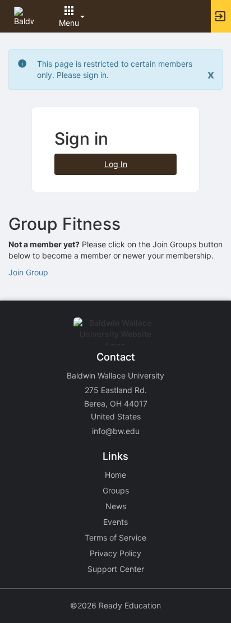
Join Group (28, 272)
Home (115, 474)
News (115, 506)
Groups (116, 490)
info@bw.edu (116, 431)
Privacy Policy (115, 553)
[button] (23, 15)
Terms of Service (115, 537)
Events (115, 522)
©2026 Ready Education (115, 605)
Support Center (115, 569)
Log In (115, 164)
